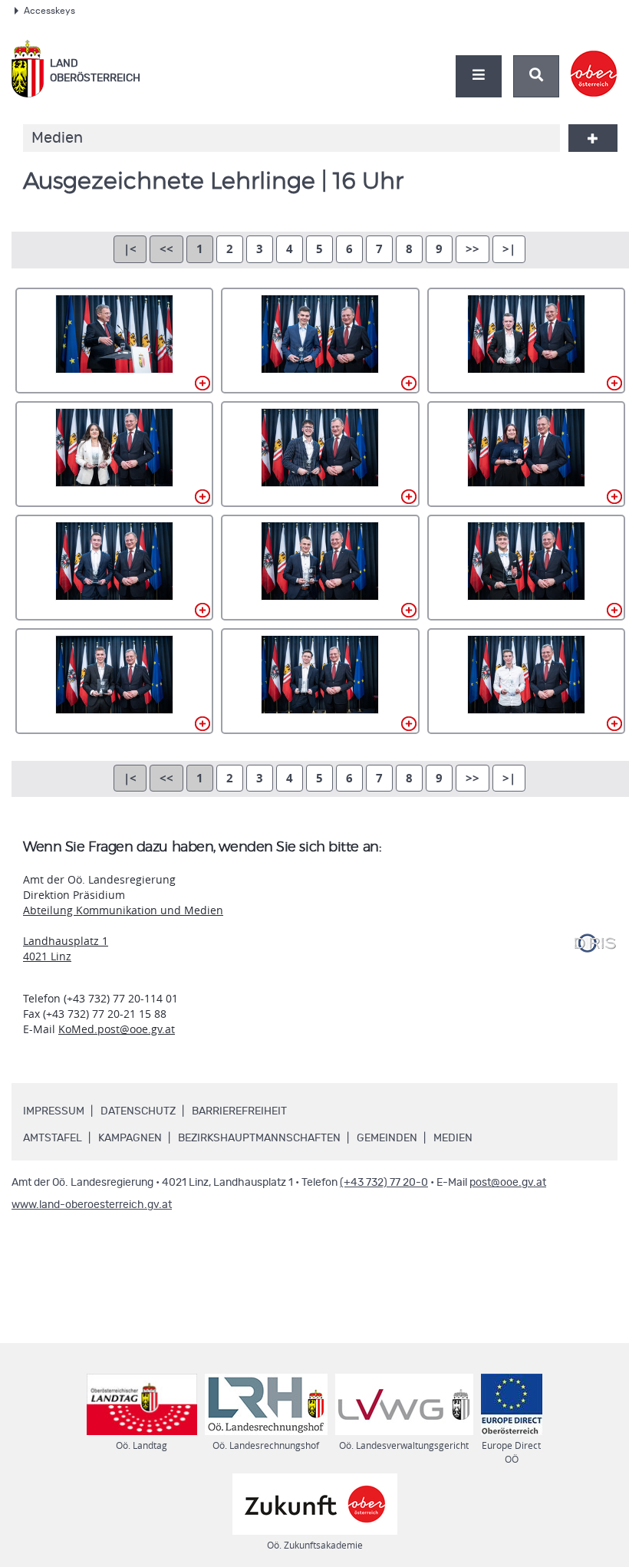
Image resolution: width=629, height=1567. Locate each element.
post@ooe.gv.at (507, 1182)
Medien (453, 1138)
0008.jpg (320, 568)
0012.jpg (526, 681)
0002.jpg (320, 340)
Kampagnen (130, 1138)
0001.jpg (114, 340)
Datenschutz (138, 1111)
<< (166, 249)
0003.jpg (526, 340)
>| (508, 249)
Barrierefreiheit (239, 1111)
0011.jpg (320, 681)
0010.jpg (114, 681)
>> (472, 249)
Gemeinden (387, 1138)
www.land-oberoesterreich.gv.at (92, 1205)
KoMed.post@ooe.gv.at (116, 1029)
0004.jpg (114, 454)
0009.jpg (526, 568)
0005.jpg (320, 454)
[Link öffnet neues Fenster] (594, 60)
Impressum (53, 1111)
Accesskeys (49, 10)
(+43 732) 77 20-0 (384, 1182)
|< (130, 249)
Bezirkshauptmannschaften (259, 1138)
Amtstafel (52, 1138)
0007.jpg (114, 568)
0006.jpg (526, 454)
